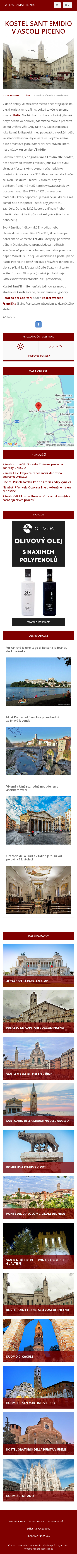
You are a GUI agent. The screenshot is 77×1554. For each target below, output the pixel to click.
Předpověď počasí (38, 355)
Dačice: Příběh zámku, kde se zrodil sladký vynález (37, 482)
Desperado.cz (17, 1521)
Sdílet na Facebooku (38, 1528)
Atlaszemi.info (56, 1521)
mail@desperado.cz (43, 1548)
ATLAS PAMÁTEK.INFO (20, 5)
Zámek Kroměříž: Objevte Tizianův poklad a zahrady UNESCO (33, 466)
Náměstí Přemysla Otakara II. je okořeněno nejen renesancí (37, 489)
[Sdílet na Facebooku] (38, 324)
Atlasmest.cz (36, 1521)
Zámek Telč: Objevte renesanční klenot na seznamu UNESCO (32, 475)
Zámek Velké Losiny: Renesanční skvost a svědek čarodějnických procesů (36, 498)
